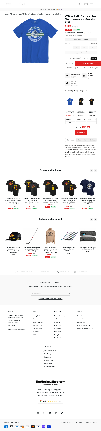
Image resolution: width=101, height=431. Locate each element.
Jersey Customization (50, 351)
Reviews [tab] (93, 140)
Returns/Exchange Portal (61, 316)
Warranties (57, 328)
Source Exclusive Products (85, 328)
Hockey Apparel (37, 328)
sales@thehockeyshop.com (16, 329)
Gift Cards (36, 335)
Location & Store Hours (84, 319)
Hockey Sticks (37, 316)
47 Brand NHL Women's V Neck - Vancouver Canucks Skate (81, 111)
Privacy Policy (78, 422)
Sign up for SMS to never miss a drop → (51, 299)
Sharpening (47, 357)
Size (67, 43)
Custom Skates (48, 363)
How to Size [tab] (82, 140)
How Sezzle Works (59, 338)
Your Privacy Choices (91, 422)
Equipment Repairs (49, 366)
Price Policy (57, 331)
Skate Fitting (47, 354)
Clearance (36, 331)
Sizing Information (59, 335)
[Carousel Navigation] (93, 170)
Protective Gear (37, 325)
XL (93, 47)
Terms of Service (66, 422)
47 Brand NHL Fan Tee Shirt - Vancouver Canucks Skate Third (92, 111)
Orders (56, 319)
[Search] (79, 4)
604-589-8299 (12, 326)
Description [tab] (71, 140)
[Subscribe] (68, 293)
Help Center (58, 311)
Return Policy (58, 325)
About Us (79, 316)
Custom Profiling (48, 360)
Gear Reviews (81, 322)
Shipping (57, 322)
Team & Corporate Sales (84, 325)
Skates (35, 319)
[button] (81, 33)
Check (94, 58)
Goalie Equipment (38, 322)
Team (73, 35)
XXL (81, 52)
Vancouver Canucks (81, 39)
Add (70, 123)
